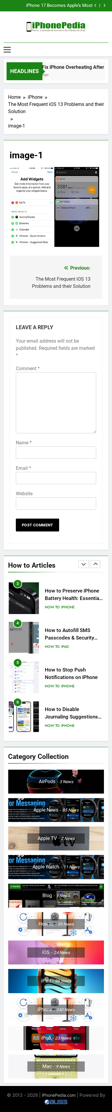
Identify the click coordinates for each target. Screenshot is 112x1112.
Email (23, 468)
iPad (65, 646)
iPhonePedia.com (59, 1095)
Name (24, 443)
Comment (28, 368)
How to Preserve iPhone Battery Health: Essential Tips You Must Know (72, 598)
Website (24, 493)
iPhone (68, 607)
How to (52, 607)
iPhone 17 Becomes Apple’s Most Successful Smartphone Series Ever (57, 5)
